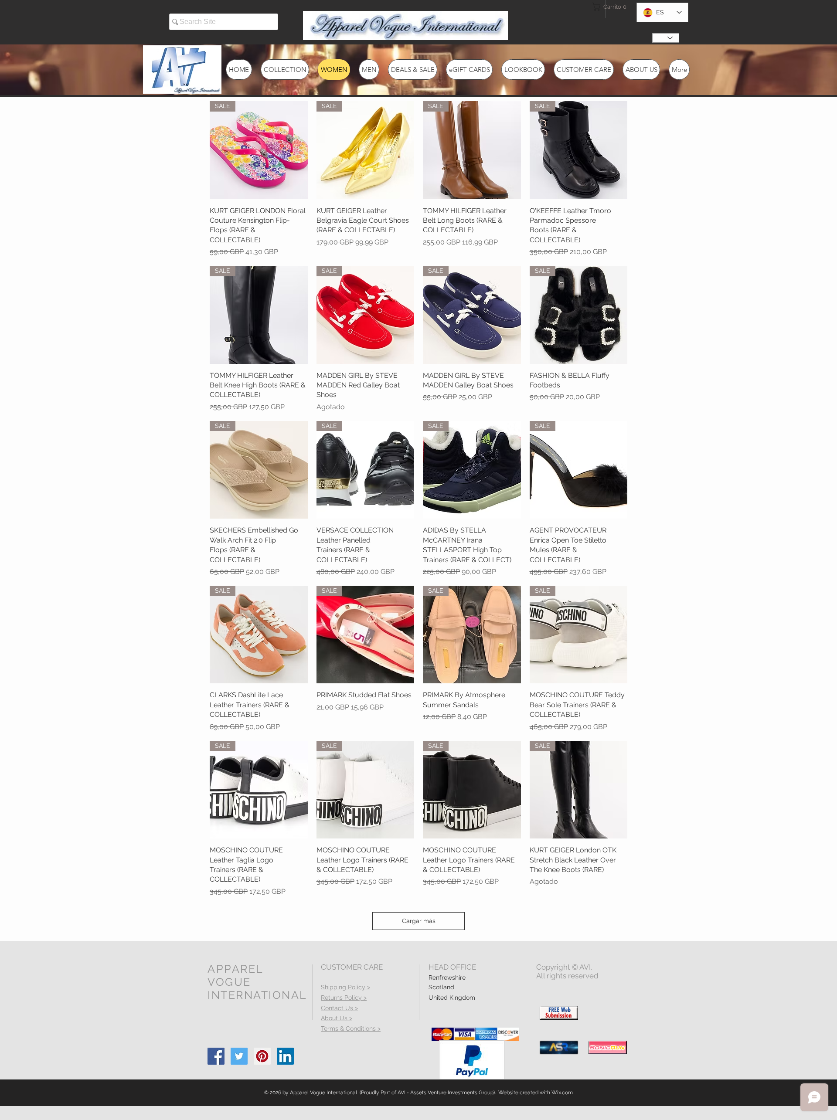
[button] (607, 7)
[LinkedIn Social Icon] (285, 1056)
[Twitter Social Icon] (239, 1056)
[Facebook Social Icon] (216, 1056)
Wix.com (562, 1092)
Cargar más (419, 920)
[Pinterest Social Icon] (262, 1056)
